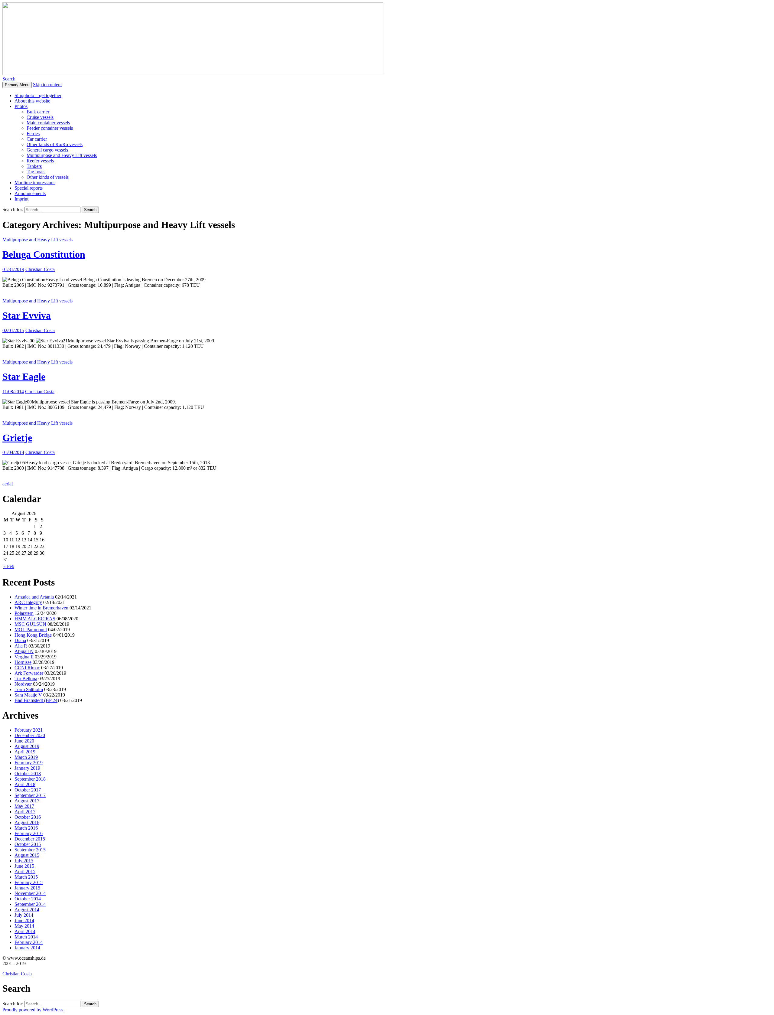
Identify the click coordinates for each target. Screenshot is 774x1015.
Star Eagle (23, 376)
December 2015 (30, 838)
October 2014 (28, 898)
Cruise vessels (40, 117)
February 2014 (29, 942)
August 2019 (27, 746)
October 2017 (28, 789)
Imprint (21, 198)
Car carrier (37, 139)
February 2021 (29, 730)
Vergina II (24, 656)
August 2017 (27, 800)
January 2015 (27, 887)
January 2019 (27, 768)
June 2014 (24, 920)
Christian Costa (40, 269)
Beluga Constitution (43, 254)
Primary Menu (17, 85)
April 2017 (25, 811)
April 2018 (25, 784)
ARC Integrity (28, 602)
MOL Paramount (31, 629)
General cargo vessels (47, 149)
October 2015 (28, 844)
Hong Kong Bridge (33, 635)
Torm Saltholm (29, 689)
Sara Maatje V (28, 694)
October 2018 (28, 773)
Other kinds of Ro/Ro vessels (55, 144)
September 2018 (30, 779)
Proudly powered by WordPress (32, 1009)
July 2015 (24, 860)
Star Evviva (26, 315)
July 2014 (24, 915)
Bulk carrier (38, 111)
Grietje (17, 437)
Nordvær (23, 684)
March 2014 (26, 936)
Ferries (33, 133)
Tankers (34, 166)
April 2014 (25, 931)
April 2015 (25, 871)
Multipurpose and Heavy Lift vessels (62, 155)
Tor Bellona (26, 678)
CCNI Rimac (27, 667)
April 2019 (25, 751)
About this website (32, 100)
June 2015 (24, 866)
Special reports (29, 188)
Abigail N (24, 651)
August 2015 (27, 855)
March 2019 (26, 757)
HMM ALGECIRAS (35, 618)
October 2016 (28, 817)
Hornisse (23, 662)
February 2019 (29, 762)
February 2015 (29, 882)
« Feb (8, 566)
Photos (21, 106)
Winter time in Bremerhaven (41, 607)
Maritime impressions (35, 182)
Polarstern (24, 613)
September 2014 (30, 904)
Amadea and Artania (34, 596)
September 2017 (30, 795)
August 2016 (27, 822)
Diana (20, 640)
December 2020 (30, 735)
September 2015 (30, 849)
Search (8, 78)
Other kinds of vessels (48, 177)
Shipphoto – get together (38, 95)
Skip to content (47, 84)
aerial (7, 483)
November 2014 (30, 893)
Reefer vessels (40, 160)
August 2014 (27, 909)
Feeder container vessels (50, 128)
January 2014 (27, 947)
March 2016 (26, 828)
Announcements (30, 193)
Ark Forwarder (29, 673)
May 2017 (24, 806)
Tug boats (36, 171)
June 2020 (24, 740)
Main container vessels (48, 122)
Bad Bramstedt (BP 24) (37, 700)
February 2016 (29, 833)
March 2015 (26, 877)
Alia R (21, 645)
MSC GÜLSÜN (30, 624)
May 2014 (24, 926)
